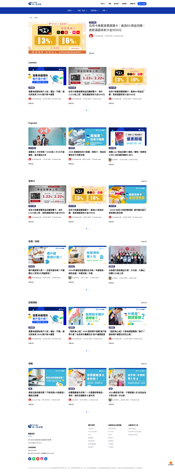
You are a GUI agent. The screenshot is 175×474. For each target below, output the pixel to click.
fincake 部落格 (92, 432)
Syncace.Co (42, 468)
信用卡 (110, 435)
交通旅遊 (71, 148)
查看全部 (91, 53)
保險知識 (71, 388)
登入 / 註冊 (142, 4)
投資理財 (110, 441)
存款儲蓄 (31, 87)
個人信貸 (110, 432)
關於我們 (90, 447)
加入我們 (90, 428)
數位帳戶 (110, 438)
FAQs (89, 435)
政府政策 (31, 266)
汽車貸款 (110, 447)
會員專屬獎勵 (92, 444)
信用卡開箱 (32, 148)
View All (144, 181)
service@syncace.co (35, 443)
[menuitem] (71, 10)
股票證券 (71, 327)
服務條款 (90, 438)
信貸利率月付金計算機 (134, 432)
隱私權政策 (91, 441)
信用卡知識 (93, 22)
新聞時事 (111, 266)
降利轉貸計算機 (132, 435)
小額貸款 (110, 444)
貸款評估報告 (112, 428)
